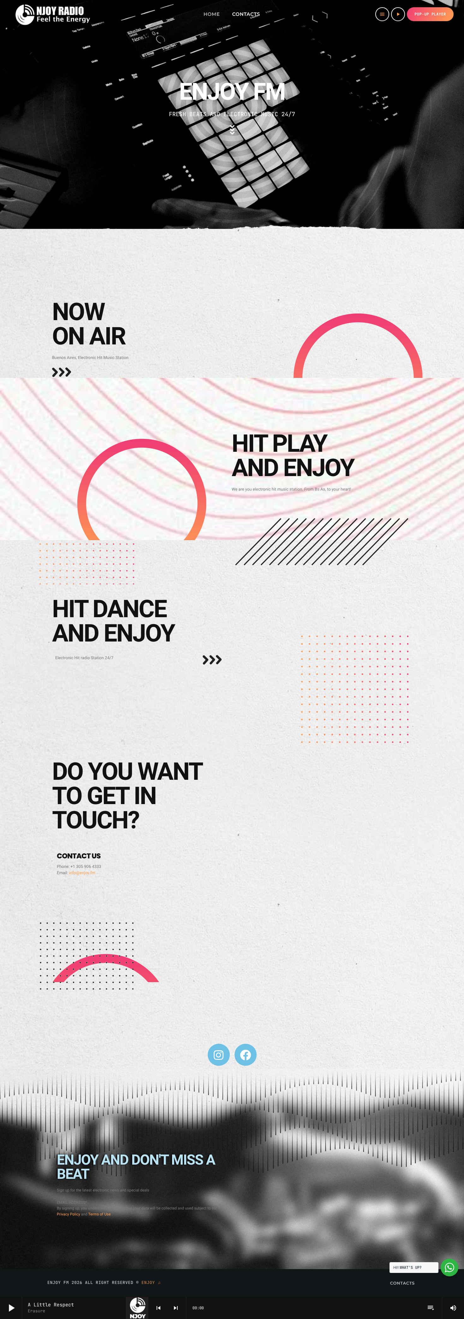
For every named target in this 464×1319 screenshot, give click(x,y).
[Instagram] (219, 1055)
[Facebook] (246, 1055)
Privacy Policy (69, 1214)
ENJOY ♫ (151, 1282)
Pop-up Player (430, 14)
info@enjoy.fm (82, 873)
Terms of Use (100, 1214)
